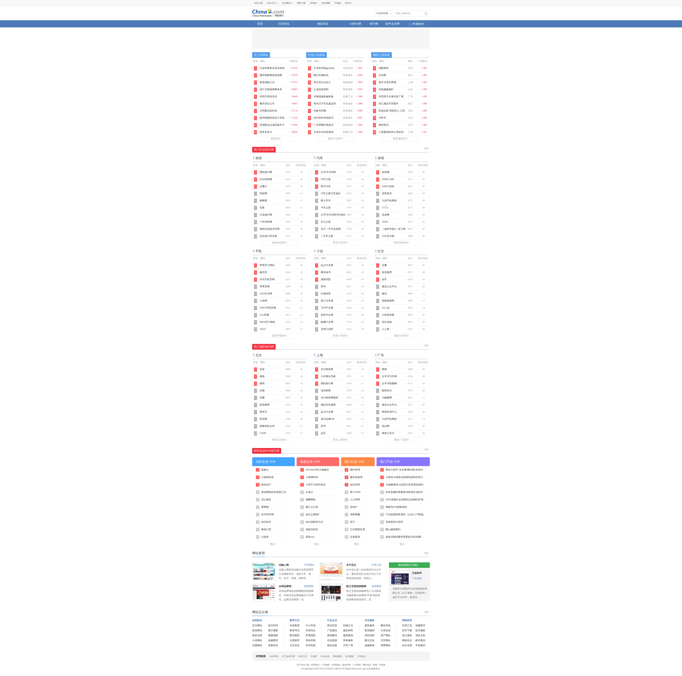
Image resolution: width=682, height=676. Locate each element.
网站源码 (337, 656)
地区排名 (323, 23)
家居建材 (370, 630)
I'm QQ (385, 307)
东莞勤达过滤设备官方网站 (272, 127)
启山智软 (264, 499)
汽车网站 (309, 565)
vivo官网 (264, 315)
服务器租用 (354, 477)
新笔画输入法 (267, 82)
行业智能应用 (355, 529)
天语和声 (417, 573)
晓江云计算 (310, 507)
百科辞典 (311, 640)
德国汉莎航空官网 (270, 229)
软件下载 (407, 630)
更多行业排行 (335, 138)
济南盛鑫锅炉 (386, 89)
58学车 (382, 117)
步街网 (382, 75)
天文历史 (295, 645)
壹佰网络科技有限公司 (271, 492)
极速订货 (264, 529)
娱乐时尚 (273, 625)
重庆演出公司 (267, 103)
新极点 (263, 469)
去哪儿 (263, 186)
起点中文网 (327, 265)
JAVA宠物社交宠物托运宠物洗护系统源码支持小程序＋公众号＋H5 (403, 499)
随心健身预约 (391, 529)
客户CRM (353, 492)
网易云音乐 (388, 433)
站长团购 (326, 3)
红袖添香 (326, 293)
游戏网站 (376, 586)
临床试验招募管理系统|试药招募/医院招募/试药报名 (403, 537)
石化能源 (332, 640)
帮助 (375, 665)
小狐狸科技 (265, 477)
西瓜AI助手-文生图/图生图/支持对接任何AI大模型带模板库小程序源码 (403, 469)
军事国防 (311, 635)
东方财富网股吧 (329, 397)
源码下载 (301, 3)
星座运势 (257, 635)
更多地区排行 (400, 138)
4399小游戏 (388, 186)
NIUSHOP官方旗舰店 (315, 469)
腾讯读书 (326, 272)
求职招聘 (370, 635)
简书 (323, 286)
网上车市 (326, 200)
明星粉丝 (273, 645)
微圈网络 (309, 499)
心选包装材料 (321, 89)
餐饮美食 (386, 625)
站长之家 (258, 3)
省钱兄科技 (310, 529)
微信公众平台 (389, 286)
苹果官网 (265, 286)
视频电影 (273, 635)
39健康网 (387, 397)
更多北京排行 (279, 439)
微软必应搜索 (328, 404)
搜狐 (262, 376)
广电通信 (332, 630)
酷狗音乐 (387, 390)
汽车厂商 (348, 645)
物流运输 (332, 645)
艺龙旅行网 (266, 214)
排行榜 (374, 23)
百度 (262, 369)
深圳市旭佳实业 (268, 96)
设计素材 (407, 635)
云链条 (262, 537)
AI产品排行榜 (288, 656)
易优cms (308, 537)
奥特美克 (384, 125)
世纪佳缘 (387, 322)
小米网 (263, 300)
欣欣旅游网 (266, 179)
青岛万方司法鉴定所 (325, 103)
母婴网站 (386, 645)
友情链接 (336, 665)
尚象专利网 (320, 110)
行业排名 (283, 23)
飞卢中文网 (327, 307)
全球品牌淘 (285, 586)
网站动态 (367, 665)
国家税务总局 (267, 426)
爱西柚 (263, 507)
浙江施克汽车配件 (389, 103)
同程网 (263, 193)
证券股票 (352, 537)
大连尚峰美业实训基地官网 (272, 70)
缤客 (262, 207)
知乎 (384, 279)
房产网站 (386, 635)
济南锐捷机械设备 (324, 96)
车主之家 (326, 222)
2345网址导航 (328, 376)
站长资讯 (274, 656)
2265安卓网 (388, 236)
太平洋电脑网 (389, 383)
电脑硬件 (420, 625)
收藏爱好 (273, 640)
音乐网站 (257, 625)
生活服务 (370, 620)
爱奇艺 (263, 412)
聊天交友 (370, 640)
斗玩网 (313, 656)
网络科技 (407, 620)
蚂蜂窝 (263, 200)
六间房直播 (388, 315)
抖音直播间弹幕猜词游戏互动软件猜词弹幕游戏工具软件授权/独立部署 (403, 492)
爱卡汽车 (326, 186)
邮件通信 (420, 640)
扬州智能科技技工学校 (272, 117)
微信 (384, 293)
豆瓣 (384, 265)
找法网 (385, 426)
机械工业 (348, 625)
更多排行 (276, 138)
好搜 (262, 390)
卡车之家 (326, 207)
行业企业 (332, 620)
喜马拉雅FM (327, 419)
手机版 (382, 665)
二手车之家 (327, 236)
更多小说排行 (340, 335)
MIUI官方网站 (267, 322)
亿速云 (307, 492)
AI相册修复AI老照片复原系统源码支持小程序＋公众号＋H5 (403, 484)
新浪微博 (387, 272)
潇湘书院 (326, 279)
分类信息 (386, 630)
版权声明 (346, 665)
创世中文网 (327, 315)
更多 (272, 544)
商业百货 (332, 625)
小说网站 (257, 640)
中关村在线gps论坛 (324, 68)
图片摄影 (273, 630)
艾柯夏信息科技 (268, 110)
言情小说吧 (327, 329)
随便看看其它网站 (408, 565)
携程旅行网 (266, 172)
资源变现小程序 (392, 522)
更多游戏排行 (401, 242)
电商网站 (309, 586)
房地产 (352, 507)
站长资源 (407, 645)
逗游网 (385, 214)
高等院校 (311, 645)
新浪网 (263, 419)
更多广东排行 (401, 439)
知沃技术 (264, 522)
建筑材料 (348, 630)
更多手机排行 (279, 335)
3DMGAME (388, 179)
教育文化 (295, 620)
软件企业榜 (392, 23)
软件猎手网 (265, 514)
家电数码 (332, 635)
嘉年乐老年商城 (387, 82)
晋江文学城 (327, 300)
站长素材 (286, 3)
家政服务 (370, 625)
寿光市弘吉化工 (322, 82)
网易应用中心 (389, 412)
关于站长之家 (303, 665)
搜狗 (262, 383)
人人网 (385, 329)
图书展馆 (295, 635)
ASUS (263, 329)
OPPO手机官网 (268, 307)
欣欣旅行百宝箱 (268, 236)
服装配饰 (348, 635)
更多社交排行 (401, 335)
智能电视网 (388, 300)
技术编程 (420, 630)
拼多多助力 (266, 132)
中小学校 (311, 625)
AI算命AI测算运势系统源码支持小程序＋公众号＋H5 (403, 477)
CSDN (263, 433)
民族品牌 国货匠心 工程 (392, 110)
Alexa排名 (325, 656)
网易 (384, 369)
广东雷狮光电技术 (324, 125)
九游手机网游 (389, 200)
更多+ (427, 148)
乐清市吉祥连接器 (324, 132)
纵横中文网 (327, 322)
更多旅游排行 (279, 242)
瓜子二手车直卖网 (331, 229)
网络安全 (407, 640)
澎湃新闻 (326, 390)
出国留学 (295, 640)
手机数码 (420, 645)
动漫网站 (257, 645)
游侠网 (385, 172)
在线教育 (295, 625)
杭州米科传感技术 (324, 117)
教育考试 (295, 630)
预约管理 (353, 469)
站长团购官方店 (312, 522)
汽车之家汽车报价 (331, 193)
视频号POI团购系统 (394, 507)
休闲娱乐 (257, 620)
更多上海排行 (340, 439)
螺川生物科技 (321, 75)
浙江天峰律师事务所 (271, 89)
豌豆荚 (263, 272)
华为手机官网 (267, 279)
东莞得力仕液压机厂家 (391, 96)
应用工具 (376, 565)
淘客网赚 (353, 514)
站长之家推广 (311, 514)
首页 (260, 23)
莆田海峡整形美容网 (271, 75)
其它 (350, 522)
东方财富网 (327, 369)
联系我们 (315, 665)
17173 (385, 207)
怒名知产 (264, 484)
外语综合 (311, 630)
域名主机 (420, 635)
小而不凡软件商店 (314, 484)
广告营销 (417, 578)
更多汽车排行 (340, 242)
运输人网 (284, 565)
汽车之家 (326, 179)
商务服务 (348, 640)
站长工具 (271, 3)
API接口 (313, 3)
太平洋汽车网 (328, 172)
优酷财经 (384, 68)
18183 (385, 222)
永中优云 (351, 565)
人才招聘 (353, 499)
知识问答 (353, 484)
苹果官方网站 (267, 265)
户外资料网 (266, 222)
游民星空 (387, 193)
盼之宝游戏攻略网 (356, 586)
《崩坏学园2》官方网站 (393, 231)
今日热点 (361, 656)
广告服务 (325, 665)
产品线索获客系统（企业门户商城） (403, 514)
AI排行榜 (355, 23)
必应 (323, 433)
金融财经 (370, 645)
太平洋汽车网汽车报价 (333, 214)
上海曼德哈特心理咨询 (391, 132)
